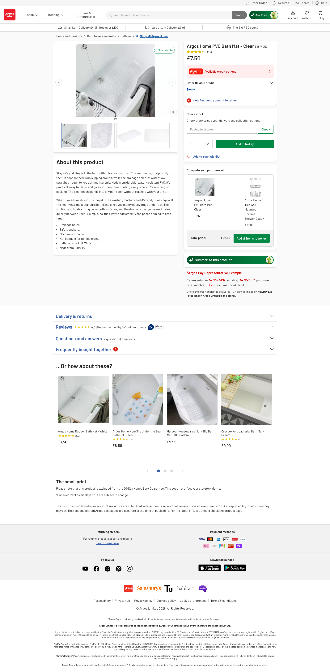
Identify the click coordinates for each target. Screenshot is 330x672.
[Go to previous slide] (58, 82)
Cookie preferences (193, 600)
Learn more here (107, 543)
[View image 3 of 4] (129, 135)
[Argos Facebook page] (96, 568)
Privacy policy (143, 600)
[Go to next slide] (172, 82)
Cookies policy (166, 600)
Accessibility (102, 600)
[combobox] (169, 15)
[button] (164, 50)
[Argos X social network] (107, 568)
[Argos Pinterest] (118, 568)
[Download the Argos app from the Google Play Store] (235, 570)
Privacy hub (122, 600)
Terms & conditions (224, 600)
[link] (230, 99)
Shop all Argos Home (154, 36)
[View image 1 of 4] (74, 135)
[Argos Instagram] (129, 568)
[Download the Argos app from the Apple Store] (209, 570)
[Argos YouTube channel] (85, 568)
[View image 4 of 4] (156, 135)
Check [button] (265, 129)
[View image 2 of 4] (101, 135)
